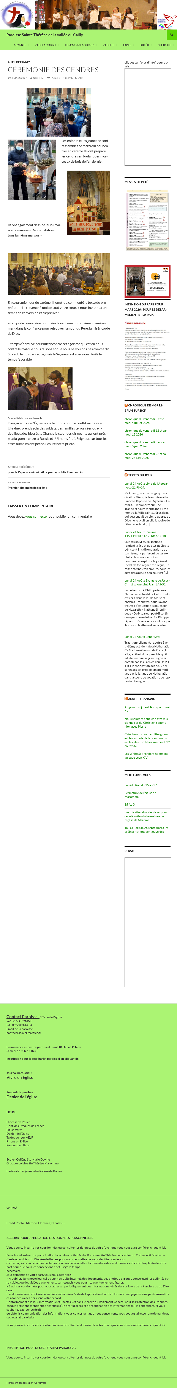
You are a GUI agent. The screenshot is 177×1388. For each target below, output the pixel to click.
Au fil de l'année (19, 62)
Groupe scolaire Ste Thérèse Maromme (32, 1163)
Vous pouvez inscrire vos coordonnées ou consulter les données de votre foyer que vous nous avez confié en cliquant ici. (86, 1247)
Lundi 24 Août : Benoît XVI (142, 636)
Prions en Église (17, 1141)
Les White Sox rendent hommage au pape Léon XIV (146, 755)
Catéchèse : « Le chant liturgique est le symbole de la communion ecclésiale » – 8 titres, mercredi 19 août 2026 (147, 740)
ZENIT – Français (141, 698)
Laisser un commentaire (67, 77)
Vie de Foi (108, 45)
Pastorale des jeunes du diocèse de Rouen (34, 1171)
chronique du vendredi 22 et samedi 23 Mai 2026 (146, 455)
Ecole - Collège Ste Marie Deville (28, 1159)
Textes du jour (140, 475)
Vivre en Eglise (19, 1077)
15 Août (130, 804)
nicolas (38, 77)
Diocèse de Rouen (18, 1122)
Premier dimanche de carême (27, 485)
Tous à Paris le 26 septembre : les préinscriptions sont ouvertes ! (146, 829)
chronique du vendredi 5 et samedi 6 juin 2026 (145, 444)
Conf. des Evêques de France (25, 1126)
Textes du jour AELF (19, 1137)
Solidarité (164, 45)
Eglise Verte (14, 1129)
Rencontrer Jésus (18, 1145)
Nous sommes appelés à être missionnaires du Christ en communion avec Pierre (147, 722)
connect (11, 1207)
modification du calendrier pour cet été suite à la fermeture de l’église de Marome (146, 816)
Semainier (20, 45)
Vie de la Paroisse (45, 45)
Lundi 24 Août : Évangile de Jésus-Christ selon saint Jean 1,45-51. (147, 582)
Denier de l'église (17, 1133)
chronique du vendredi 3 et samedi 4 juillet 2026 (145, 421)
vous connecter (36, 516)
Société (144, 45)
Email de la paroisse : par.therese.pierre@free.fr (23, 1031)
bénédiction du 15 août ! (141, 785)
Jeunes (127, 45)
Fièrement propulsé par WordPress (26, 1382)
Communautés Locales (79, 45)
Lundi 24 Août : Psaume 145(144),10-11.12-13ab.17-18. (145, 534)
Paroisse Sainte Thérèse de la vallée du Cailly (44, 34)
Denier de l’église (21, 1096)
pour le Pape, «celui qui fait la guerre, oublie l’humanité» (45, 469)
